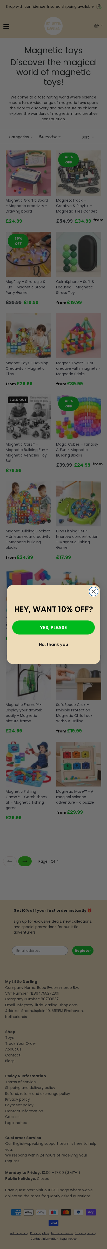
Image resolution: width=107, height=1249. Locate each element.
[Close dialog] (93, 591)
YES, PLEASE (53, 627)
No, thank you (53, 644)
